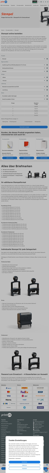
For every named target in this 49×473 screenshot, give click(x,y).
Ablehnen (24, 465)
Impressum (18, 458)
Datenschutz (12, 458)
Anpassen (24, 468)
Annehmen (24, 462)
